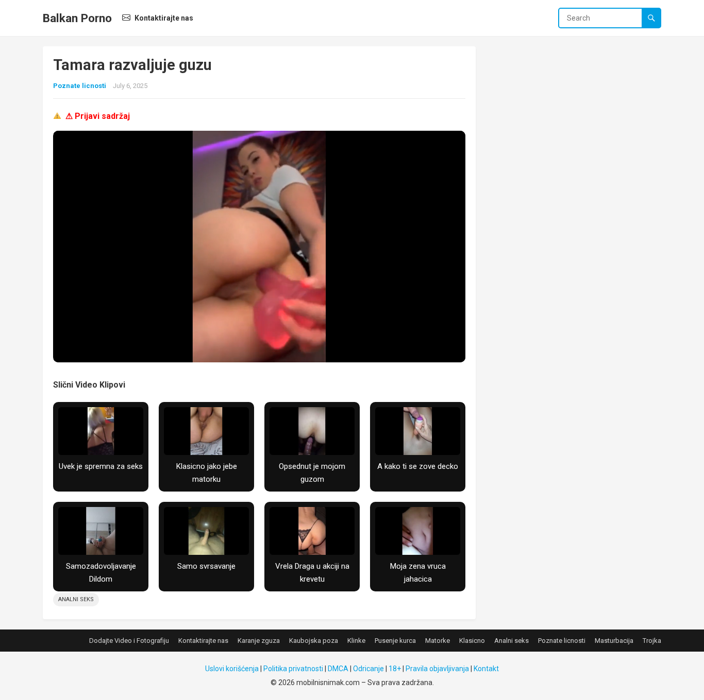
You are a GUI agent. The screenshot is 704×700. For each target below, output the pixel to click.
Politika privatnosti (293, 668)
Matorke (437, 640)
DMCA (338, 668)
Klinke (356, 640)
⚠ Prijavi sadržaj (97, 116)
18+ (395, 668)
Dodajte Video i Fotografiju (129, 640)
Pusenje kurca (395, 640)
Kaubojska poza (313, 640)
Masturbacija (614, 640)
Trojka (652, 640)
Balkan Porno (77, 18)
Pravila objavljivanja (437, 668)
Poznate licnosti (79, 86)
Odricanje (368, 668)
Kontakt (486, 668)
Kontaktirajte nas (163, 18)
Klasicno (472, 640)
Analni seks (76, 599)
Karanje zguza (259, 640)
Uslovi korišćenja (232, 668)
